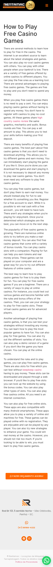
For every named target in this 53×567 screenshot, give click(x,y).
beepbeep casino (32, 369)
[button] (46, 5)
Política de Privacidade (26, 562)
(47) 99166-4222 (26, 527)
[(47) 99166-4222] (26, 522)
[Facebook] (23, 538)
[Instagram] (29, 538)
